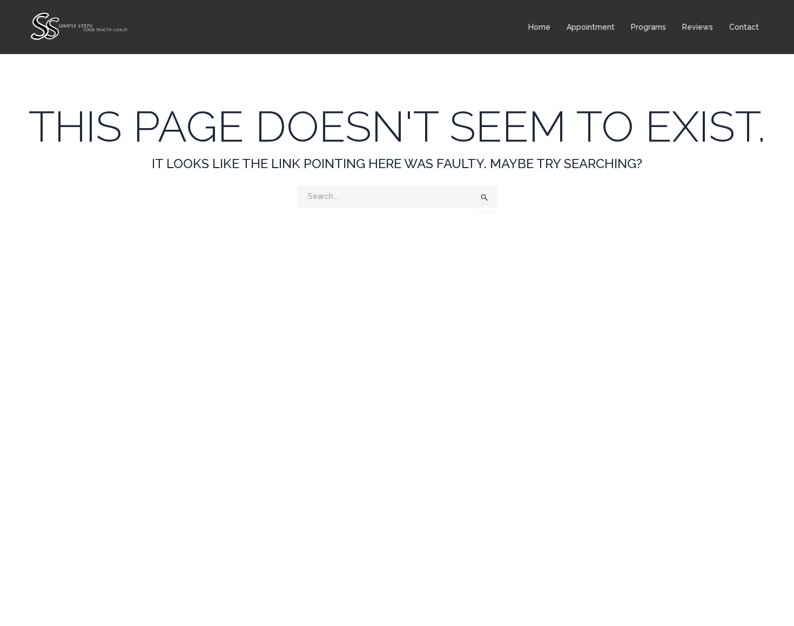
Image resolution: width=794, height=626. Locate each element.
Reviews (697, 27)
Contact (744, 27)
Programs (648, 27)
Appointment (591, 27)
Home (539, 27)
